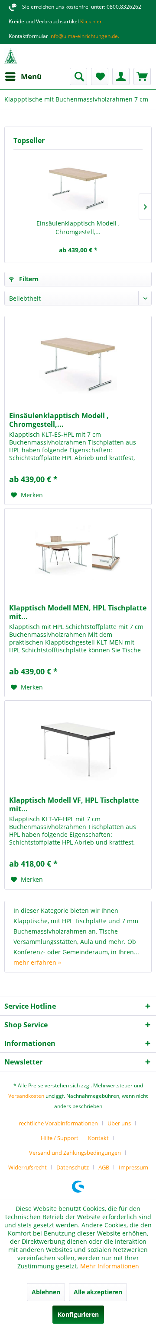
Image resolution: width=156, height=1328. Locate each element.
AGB (103, 1167)
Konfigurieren (78, 1314)
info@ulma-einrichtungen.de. (83, 36)
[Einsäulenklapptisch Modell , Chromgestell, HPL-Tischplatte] (78, 184)
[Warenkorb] (142, 76)
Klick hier (90, 21)
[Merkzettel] (99, 76)
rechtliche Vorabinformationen (58, 1123)
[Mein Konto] (121, 76)
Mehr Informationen (109, 1266)
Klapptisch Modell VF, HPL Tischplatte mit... (74, 804)
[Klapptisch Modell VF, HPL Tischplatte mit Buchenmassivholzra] (78, 744)
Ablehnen (46, 1292)
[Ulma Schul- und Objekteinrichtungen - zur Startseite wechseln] (10, 56)
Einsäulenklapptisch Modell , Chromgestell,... (78, 227)
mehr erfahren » (37, 962)
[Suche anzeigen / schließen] (78, 76)
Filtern (28, 279)
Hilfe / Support (59, 1138)
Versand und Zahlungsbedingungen (75, 1152)
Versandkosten (26, 1095)
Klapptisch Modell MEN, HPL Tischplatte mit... (77, 612)
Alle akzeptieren (98, 1292)
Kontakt (98, 1138)
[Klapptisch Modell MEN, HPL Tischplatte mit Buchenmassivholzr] (78, 552)
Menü (31, 76)
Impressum (133, 1167)
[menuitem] (23, 76)
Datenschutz (72, 1167)
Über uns (119, 1123)
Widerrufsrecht (27, 1167)
